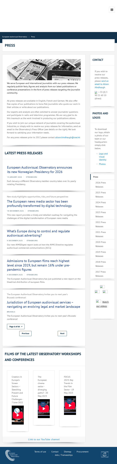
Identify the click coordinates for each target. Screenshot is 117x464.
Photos (102, 164)
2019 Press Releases (101, 254)
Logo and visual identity (103, 156)
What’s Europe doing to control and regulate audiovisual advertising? (38, 233)
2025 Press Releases (101, 194)
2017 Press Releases (101, 273)
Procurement (83, 451)
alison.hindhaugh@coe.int (67, 137)
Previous (25, 333)
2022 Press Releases (101, 224)
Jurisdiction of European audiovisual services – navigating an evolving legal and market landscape (43, 304)
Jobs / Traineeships (64, 455)
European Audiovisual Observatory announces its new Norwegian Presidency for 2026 (39, 169)
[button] (16, 326)
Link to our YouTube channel (44, 439)
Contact (54, 451)
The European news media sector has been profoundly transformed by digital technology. (39, 203)
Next (62, 333)
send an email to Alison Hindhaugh (102, 84)
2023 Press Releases (101, 214)
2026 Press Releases (101, 184)
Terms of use (40, 451)
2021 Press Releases (101, 234)
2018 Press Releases (101, 264)
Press (95, 176)
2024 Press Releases (101, 204)
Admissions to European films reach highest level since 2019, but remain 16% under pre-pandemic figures (38, 265)
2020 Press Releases (101, 244)
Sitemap (67, 451)
